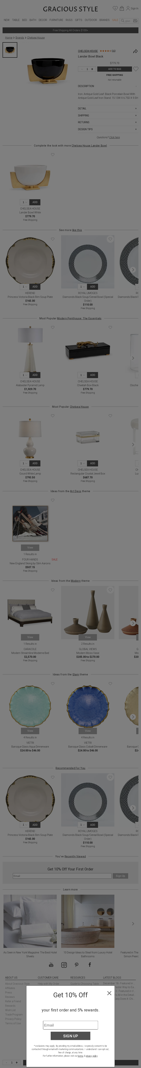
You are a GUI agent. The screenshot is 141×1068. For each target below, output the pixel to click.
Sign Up (70, 1036)
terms (80, 1056)
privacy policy (92, 1056)
